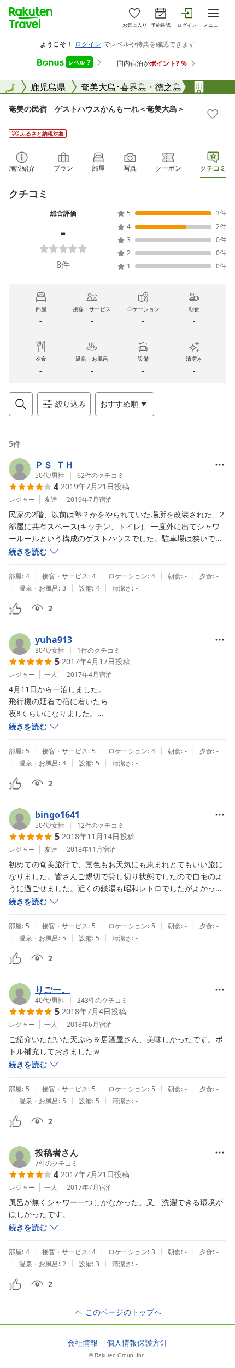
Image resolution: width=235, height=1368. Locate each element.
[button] (66, 469)
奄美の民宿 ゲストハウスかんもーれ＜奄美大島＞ (97, 108)
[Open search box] (21, 404)
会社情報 (82, 1342)
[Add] (212, 114)
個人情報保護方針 (137, 1342)
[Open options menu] (219, 464)
